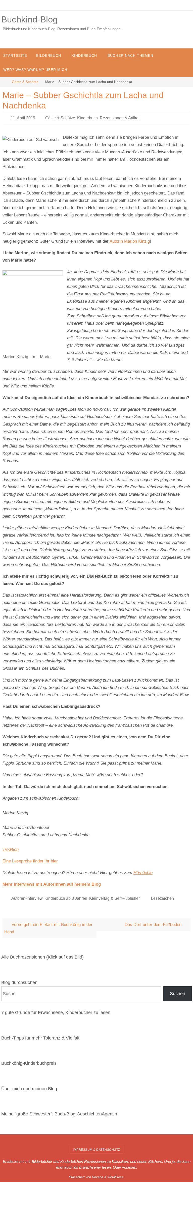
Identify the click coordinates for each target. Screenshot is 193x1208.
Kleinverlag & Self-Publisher (114, 896)
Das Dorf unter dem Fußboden (154, 921)
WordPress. (115, 1174)
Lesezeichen (162, 896)
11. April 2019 (23, 117)
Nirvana (97, 1174)
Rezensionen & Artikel (119, 117)
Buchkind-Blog (29, 19)
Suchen (177, 990)
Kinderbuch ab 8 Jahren (65, 896)
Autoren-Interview (26, 896)
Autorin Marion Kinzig (130, 239)
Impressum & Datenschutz (96, 1147)
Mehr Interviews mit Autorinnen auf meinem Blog (52, 883)
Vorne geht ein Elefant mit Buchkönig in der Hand (48, 925)
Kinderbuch (87, 117)
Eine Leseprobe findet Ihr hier (30, 859)
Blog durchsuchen (19, 979)
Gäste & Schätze (25, 82)
